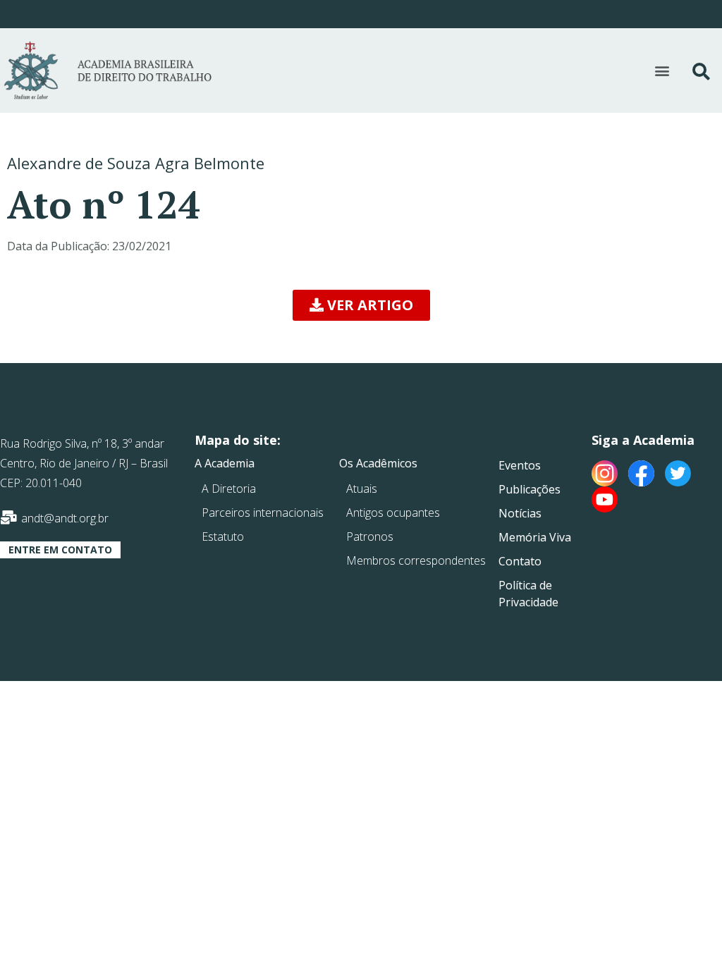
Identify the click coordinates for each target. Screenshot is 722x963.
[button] (662, 70)
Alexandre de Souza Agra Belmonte (135, 162)
